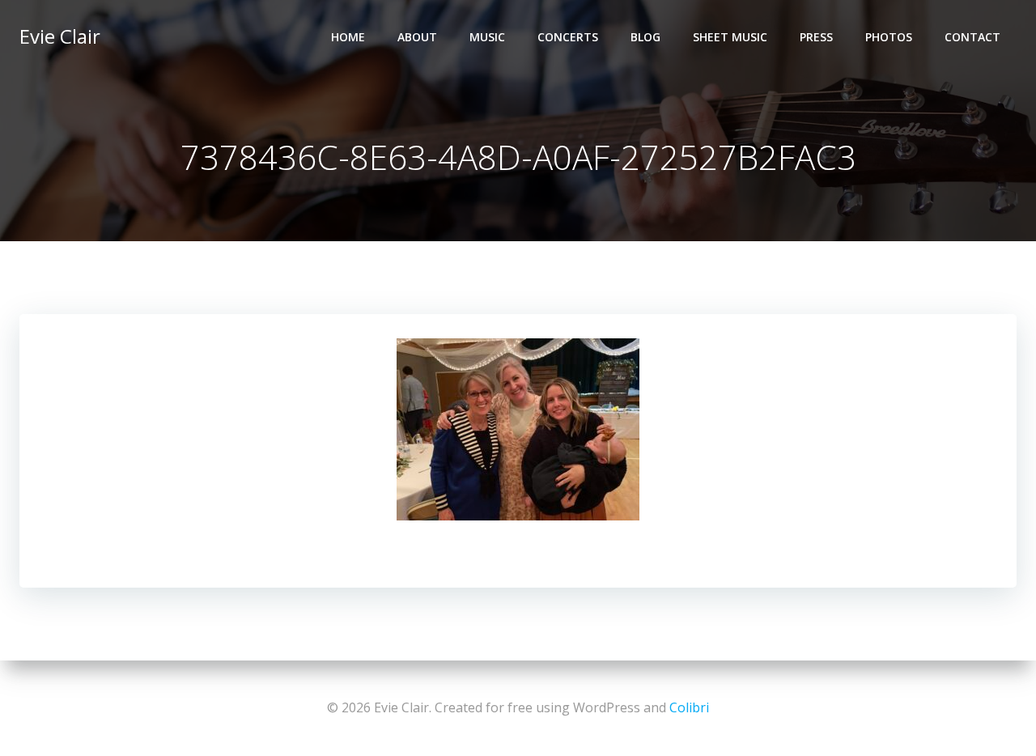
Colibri (689, 707)
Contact (972, 37)
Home (348, 37)
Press (816, 37)
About (417, 37)
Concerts (567, 37)
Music (487, 37)
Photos (888, 37)
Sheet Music (730, 37)
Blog (645, 37)
